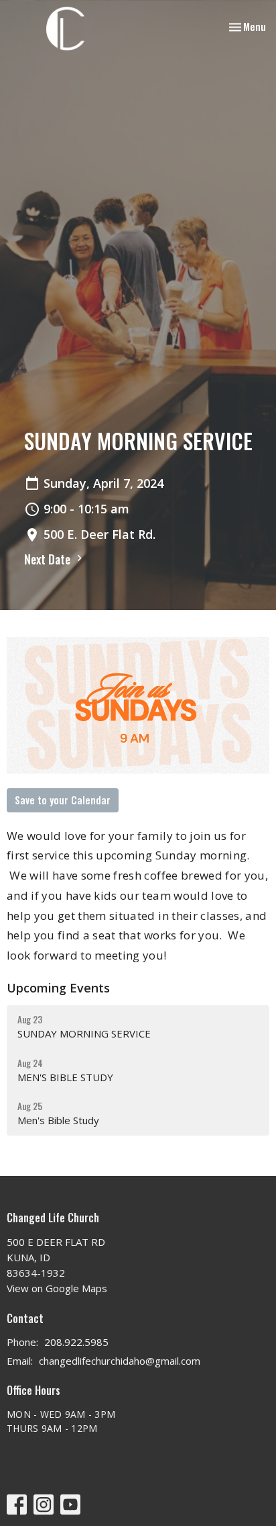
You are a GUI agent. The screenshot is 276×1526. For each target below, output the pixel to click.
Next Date (48, 559)
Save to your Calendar (63, 799)
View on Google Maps (57, 1288)
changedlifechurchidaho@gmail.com (119, 1360)
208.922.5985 (76, 1342)
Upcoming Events (58, 988)
